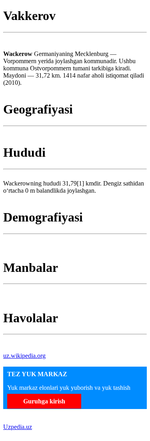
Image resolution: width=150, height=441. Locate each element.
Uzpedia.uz (17, 426)
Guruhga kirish (44, 401)
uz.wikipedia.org (24, 355)
